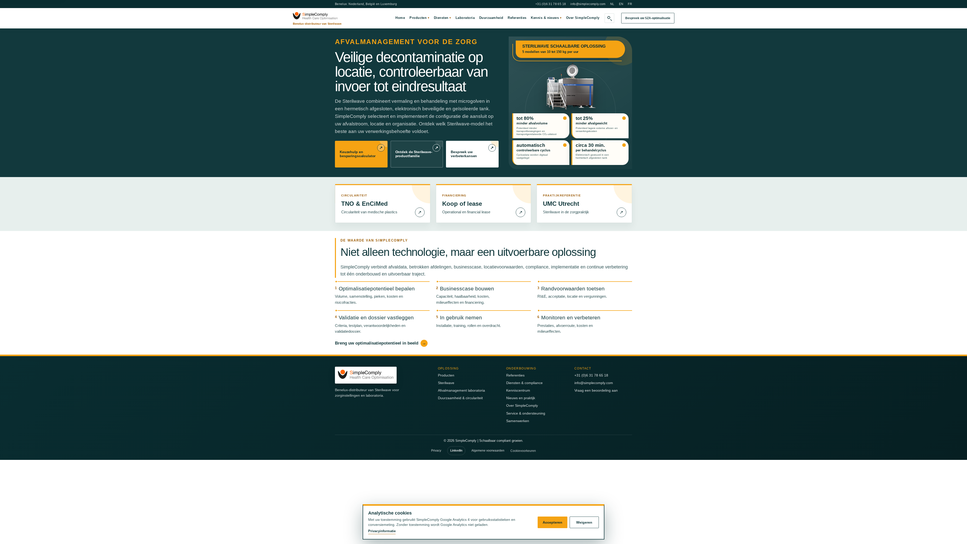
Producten (419, 18)
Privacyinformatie (382, 531)
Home (400, 18)
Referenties (517, 18)
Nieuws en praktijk (520, 398)
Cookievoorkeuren (523, 451)
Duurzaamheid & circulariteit (460, 398)
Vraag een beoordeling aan (596, 390)
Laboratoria (465, 18)
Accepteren (552, 522)
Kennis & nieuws (546, 18)
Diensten (442, 18)
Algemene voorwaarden (487, 450)
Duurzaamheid (491, 18)
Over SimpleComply (583, 18)
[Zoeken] (609, 18)
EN (621, 4)
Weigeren (584, 522)
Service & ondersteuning (525, 413)
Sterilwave (446, 383)
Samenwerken (517, 421)
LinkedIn (456, 450)
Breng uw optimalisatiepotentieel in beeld (380, 343)
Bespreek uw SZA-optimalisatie (647, 18)
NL (612, 4)
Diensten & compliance (524, 383)
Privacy (436, 450)
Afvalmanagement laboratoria (461, 390)
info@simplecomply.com (588, 4)
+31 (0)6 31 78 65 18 (550, 4)
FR (630, 4)
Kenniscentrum (518, 390)
